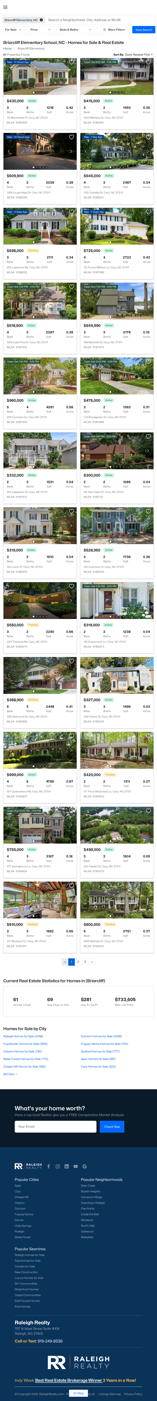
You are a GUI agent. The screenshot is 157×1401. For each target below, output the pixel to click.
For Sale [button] (11, 29)
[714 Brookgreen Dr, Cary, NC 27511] (117, 376)
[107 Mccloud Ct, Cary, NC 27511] (40, 900)
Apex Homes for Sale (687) (98, 1059)
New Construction (26, 1272)
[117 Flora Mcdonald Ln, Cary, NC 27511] (117, 750)
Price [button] (34, 29)
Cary (18, 1191)
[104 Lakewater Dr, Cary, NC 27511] (40, 450)
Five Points (88, 1208)
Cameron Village (91, 1197)
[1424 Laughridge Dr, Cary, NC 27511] (40, 151)
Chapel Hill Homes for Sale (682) (24, 1066)
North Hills (88, 1225)
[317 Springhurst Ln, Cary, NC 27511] (40, 825)
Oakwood (87, 1231)
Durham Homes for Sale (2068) (101, 1036)
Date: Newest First (137, 54)
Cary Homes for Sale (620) (98, 1066)
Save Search (144, 30)
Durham (20, 1208)
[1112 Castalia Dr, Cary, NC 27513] (117, 151)
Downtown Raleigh (93, 1202)
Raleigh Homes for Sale (30, 1255)
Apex (18, 1185)
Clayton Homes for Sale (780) (22, 1051)
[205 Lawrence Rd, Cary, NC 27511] (40, 226)
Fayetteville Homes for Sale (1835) (25, 1043)
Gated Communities (28, 1295)
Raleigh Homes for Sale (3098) (23, 1036)
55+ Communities (26, 1283)
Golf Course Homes (27, 1300)
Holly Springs (23, 1225)
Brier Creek (88, 1185)
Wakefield (87, 1237)
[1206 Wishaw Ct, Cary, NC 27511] (117, 900)
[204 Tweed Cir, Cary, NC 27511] (117, 825)
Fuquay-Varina (24, 1214)
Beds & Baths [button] (69, 29)
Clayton (20, 1202)
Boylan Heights (90, 1191)
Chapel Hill (21, 1197)
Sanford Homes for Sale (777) (100, 1051)
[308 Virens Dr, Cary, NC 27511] (117, 675)
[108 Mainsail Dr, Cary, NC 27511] (117, 301)
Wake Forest (23, 1237)
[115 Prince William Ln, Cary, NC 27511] (117, 226)
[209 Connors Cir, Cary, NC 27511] (40, 376)
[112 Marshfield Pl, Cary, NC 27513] (40, 76)
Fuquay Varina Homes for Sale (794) (104, 1043)
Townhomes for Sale (27, 1260)
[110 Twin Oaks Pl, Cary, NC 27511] (117, 450)
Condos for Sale (25, 1266)
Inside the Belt (90, 1214)
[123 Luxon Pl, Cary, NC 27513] (40, 525)
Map (80, 1393)
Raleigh (19, 1231)
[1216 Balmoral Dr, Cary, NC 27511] (40, 675)
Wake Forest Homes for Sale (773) (25, 1059)
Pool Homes (22, 1306)
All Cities (9, 1074)
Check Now (112, 1126)
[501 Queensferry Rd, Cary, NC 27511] (40, 750)
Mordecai (87, 1220)
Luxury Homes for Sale (29, 1277)
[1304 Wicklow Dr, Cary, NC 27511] (117, 76)
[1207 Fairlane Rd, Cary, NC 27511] (40, 600)
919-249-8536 (50, 1341)
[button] (5, 7)
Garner (19, 1220)
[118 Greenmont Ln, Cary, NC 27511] (117, 600)
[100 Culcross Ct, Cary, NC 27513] (117, 525)
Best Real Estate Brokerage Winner (69, 1380)
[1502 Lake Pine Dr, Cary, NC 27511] (40, 301)
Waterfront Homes (27, 1289)
